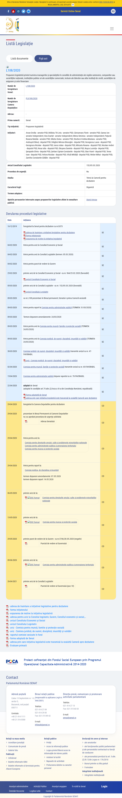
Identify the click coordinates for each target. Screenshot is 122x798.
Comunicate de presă (17, 746)
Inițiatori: (12, 133)
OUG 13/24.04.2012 (106, 2)
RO (113, 11)
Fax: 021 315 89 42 (43, 716)
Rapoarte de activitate (55, 761)
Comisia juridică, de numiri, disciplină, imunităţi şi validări (63, 339)
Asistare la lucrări (53, 757)
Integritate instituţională (94, 775)
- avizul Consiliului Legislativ (22, 624)
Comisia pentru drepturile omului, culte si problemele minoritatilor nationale (56, 442)
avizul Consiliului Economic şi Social (40, 279)
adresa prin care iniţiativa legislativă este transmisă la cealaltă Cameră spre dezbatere (61, 398)
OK (73, 5)
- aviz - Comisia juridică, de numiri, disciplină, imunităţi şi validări (39, 631)
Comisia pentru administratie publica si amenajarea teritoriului (50, 446)
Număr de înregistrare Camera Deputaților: (13, 103)
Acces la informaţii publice (57, 746)
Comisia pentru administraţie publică (57, 307)
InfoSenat (12, 758)
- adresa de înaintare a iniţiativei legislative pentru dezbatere (38, 606)
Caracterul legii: (14, 187)
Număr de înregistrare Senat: (13, 89)
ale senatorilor (90, 742)
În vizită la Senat (79, 786)
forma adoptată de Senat (36, 395)
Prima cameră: (14, 120)
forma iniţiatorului (33, 235)
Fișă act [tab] (43, 58)
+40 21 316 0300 (18, 719)
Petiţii (48, 742)
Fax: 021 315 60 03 (71, 709)
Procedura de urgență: (17, 171)
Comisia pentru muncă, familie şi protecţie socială (60, 326)
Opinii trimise (91, 199)
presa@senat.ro (69, 718)
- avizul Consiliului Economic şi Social (26, 620)
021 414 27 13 (69, 705)
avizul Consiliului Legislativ (37, 292)
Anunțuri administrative (18, 786)
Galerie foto (13, 750)
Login (104, 786)
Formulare (89, 767)
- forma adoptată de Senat (21, 638)
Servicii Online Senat (71, 11)
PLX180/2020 (31, 98)
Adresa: (11, 114)
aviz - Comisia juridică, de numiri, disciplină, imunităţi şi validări (52, 360)
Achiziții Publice (40, 786)
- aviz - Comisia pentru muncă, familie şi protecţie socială (36, 627)
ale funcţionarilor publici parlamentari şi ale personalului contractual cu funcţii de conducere (98, 749)
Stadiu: (11, 178)
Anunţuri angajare (59, 786)
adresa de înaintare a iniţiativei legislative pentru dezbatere (50, 232)
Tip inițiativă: (13, 126)
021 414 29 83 (41, 712)
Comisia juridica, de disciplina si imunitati (42, 470)
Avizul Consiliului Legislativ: (20, 165)
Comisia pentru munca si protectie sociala (42, 449)
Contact (49, 791)
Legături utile (35, 791)
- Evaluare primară (17, 645)
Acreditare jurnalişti (16, 742)
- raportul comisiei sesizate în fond (25, 634)
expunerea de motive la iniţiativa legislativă (44, 239)
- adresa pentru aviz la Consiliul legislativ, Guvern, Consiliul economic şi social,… (47, 617)
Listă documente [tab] (19, 58)
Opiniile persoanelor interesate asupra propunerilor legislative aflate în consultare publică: (43, 201)
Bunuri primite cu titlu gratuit (96, 763)
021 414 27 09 (41, 709)
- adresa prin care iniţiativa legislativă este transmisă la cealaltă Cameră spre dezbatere (51, 642)
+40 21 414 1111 (18, 716)
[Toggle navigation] (112, 29)
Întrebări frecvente (16, 791)
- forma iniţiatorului (18, 609)
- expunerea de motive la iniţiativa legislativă (30, 613)
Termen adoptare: (15, 193)
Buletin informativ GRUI (17, 762)
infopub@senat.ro (42, 725)
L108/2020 (13, 70)
